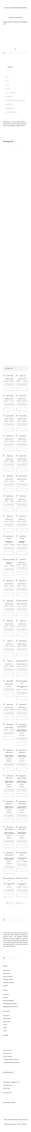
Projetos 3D (6, 994)
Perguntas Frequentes (8, 982)
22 (16, 903)
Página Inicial (6, 970)
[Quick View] (9, 389)
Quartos (5, 1024)
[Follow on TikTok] (12, 28)
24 (21, 903)
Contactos (5, 985)
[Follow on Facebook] (8, 28)
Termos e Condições (22, 1124)
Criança (5, 1027)
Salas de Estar (6, 1021)
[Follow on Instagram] (15, 28)
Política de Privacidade (10, 1124)
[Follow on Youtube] (22, 28)
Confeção (5, 997)
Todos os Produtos (7, 976)
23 (19, 903)
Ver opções (9, 384)
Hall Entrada (6, 1015)
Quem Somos (6, 973)
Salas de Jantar (7, 1018)
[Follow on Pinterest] (19, 28)
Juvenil (5, 1030)
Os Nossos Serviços (8, 979)
